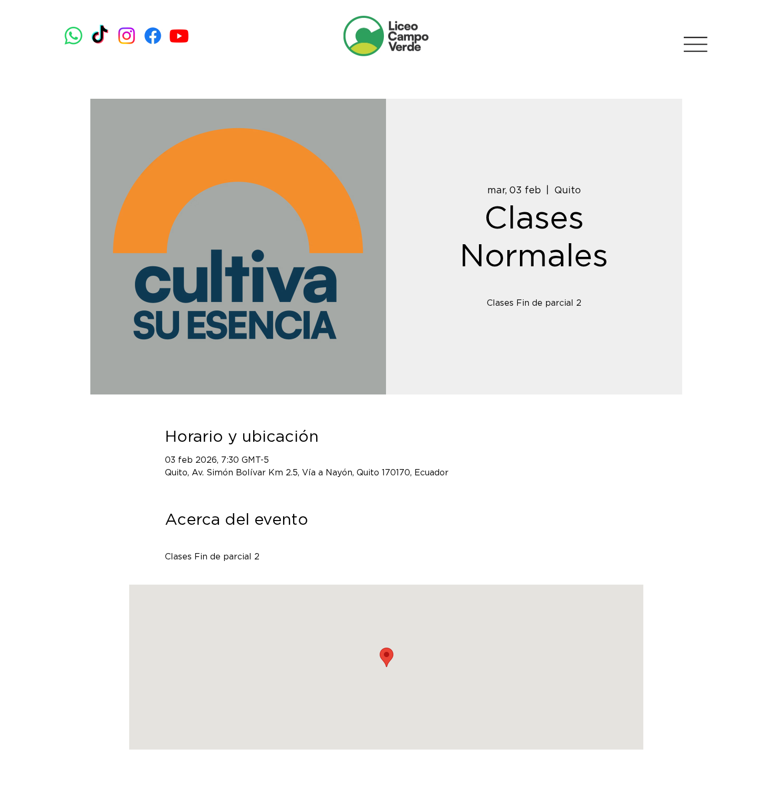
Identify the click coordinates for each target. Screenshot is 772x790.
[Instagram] (127, 36)
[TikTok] (100, 36)
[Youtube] (179, 36)
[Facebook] (153, 36)
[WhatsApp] (73, 36)
